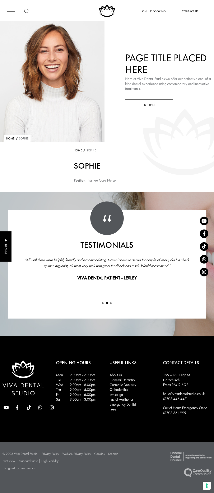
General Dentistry (122, 379)
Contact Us (190, 11)
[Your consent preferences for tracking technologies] (207, 486)
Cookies (99, 454)
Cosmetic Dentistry (123, 384)
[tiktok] (204, 246)
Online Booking (154, 11)
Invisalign (116, 394)
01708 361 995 (174, 412)
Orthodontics (119, 389)
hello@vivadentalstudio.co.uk (184, 393)
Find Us (6, 249)
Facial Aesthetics (121, 399)
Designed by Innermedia (18, 468)
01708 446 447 (175, 398)
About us (116, 374)
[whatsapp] (204, 259)
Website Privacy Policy (76, 454)
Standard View (28, 461)
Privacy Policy (50, 454)
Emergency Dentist (123, 404)
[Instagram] (204, 272)
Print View (9, 461)
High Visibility (50, 461)
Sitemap (113, 454)
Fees (113, 409)
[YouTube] (204, 221)
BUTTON (149, 105)
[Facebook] (204, 234)
